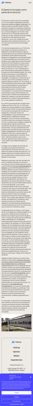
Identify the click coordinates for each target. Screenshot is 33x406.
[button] (30, 377)
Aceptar (16, 392)
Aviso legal (22, 404)
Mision (16, 355)
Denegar (16, 397)
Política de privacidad (14, 404)
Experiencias (16, 360)
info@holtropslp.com (16, 365)
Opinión (16, 351)
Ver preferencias (16, 401)
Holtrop (16, 347)
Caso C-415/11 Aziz (22, 24)
